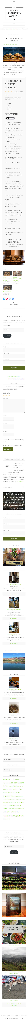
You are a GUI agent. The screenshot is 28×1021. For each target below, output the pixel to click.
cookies (15, 786)
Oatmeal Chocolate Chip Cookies (7, 278)
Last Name (6, 359)
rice (9, 808)
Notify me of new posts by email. (13, 445)
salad (12, 808)
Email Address (7, 347)
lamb (20, 799)
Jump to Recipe (7, 45)
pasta (19, 802)
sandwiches (17, 808)
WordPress (15, 1018)
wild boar (8, 819)
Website (5, 431)
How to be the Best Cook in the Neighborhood (14, 972)
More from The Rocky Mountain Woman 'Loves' (14, 1004)
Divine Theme (16, 1017)
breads (5, 783)
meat (10, 802)
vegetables (8, 815)
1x (7, 118)
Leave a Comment (14, 304)
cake (8, 783)
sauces (22, 808)
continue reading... (14, 593)
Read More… (20, 482)
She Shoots (11, 811)
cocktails (10, 786)
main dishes (5, 802)
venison (4, 819)
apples (11, 779)
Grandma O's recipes (18, 796)
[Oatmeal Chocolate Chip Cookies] (7, 273)
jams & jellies (15, 799)
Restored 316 (23, 1015)
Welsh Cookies (7, 291)
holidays (5, 799)
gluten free (8, 796)
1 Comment (14, 635)
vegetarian (18, 815)
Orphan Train (14, 918)
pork (6, 805)
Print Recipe (15, 45)
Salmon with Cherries (14, 689)
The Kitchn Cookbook (14, 945)
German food (16, 792)
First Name (6, 353)
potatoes (12, 805)
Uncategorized (16, 35)
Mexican (13, 802)
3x (13, 118)
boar (17, 779)
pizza (4, 805)
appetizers (6, 779)
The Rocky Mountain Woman (14, 13)
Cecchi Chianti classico (14, 584)
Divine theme (14, 1015)
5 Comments (14, 690)
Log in (21, 1018)
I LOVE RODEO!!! (14, 1000)
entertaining (13, 789)
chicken (5, 786)
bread (20, 779)
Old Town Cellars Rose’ (14, 609)
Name (5, 415)
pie (22, 802)
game (10, 792)
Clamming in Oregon (14, 714)
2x (10, 118)
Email (5, 423)
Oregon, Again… (14, 738)
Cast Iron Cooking (17, 783)
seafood (5, 812)
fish (19, 789)
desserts (20, 786)
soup (18, 812)
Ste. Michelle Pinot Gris (14, 634)
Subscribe (7, 336)
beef (14, 779)
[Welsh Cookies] (7, 287)
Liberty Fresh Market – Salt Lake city (14, 891)
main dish (23, 799)
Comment (6, 398)
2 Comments (14, 610)
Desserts (10, 35)
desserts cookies (5, 789)
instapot (10, 799)
